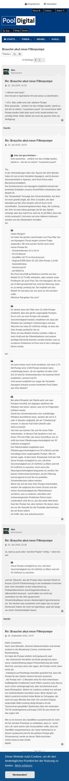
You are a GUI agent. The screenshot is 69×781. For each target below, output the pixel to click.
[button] (35, 60)
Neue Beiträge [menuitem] (38, 11)
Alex (16, 155)
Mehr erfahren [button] (23, 765)
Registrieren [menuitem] (34, 4)
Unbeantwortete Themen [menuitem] (50, 11)
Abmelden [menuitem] (52, 4)
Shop (17, 30)
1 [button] (39, 60)
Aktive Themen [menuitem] (62, 11)
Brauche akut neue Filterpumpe (23, 49)
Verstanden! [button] (20, 774)
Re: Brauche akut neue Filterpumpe (29, 81)
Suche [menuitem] (25, 30)
